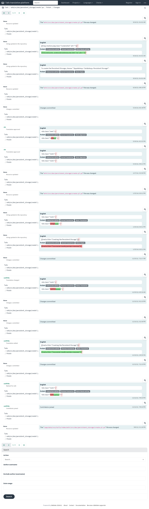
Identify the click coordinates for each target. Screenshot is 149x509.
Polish (48, 7)
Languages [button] (87, 3)
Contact (71, 505)
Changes (56, 7)
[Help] (145, 2)
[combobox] (45, 3)
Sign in (138, 3)
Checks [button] (98, 3)
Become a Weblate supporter (96, 505)
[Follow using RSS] (145, 7)
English (43, 42)
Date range (7, 483)
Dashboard (65, 3)
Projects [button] (76, 3)
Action (6, 455)
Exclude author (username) (14, 474)
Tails (6, 7)
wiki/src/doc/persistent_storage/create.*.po (27, 7)
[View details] (145, 18)
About (66, 505)
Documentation (81, 505)
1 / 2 (13, 13)
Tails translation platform (17, 2)
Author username (10, 464)
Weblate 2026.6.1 (56, 505)
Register (129, 3)
